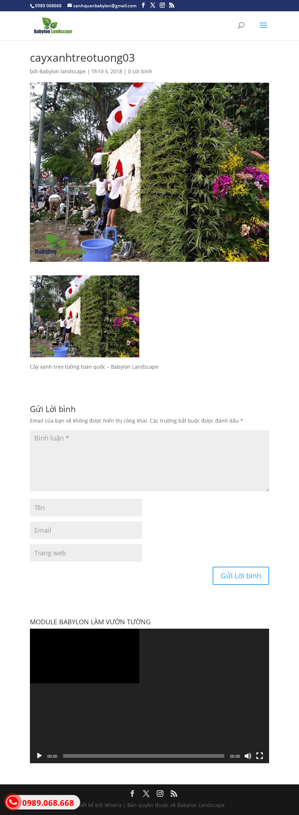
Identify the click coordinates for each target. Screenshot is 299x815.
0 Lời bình (140, 71)
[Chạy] (39, 756)
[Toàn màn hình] (259, 756)
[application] (149, 696)
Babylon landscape (62, 71)
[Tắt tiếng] (248, 756)
